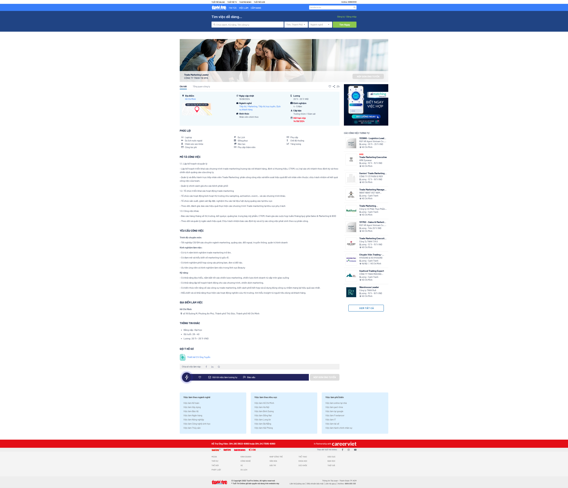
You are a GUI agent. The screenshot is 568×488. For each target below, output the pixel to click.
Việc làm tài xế (332, 423)
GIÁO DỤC (331, 456)
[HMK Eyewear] (351, 159)
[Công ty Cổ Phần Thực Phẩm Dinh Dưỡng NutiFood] (351, 211)
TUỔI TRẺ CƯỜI (259, 2)
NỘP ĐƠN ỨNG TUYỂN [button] (368, 76)
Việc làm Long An (262, 419)
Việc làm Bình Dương (264, 411)
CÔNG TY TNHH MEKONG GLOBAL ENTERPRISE (370, 274)
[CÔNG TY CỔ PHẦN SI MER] (351, 178)
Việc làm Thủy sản (192, 427)
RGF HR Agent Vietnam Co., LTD (372, 141)
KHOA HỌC (302, 461)
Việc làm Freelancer (334, 415)
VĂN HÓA (273, 461)
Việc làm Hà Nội (261, 407)
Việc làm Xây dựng (192, 407)
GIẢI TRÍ (273, 465)
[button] (330, 86)
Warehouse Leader (369, 287)
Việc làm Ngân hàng (192, 415)
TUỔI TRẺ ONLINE (218, 2)
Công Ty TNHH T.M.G (368, 241)
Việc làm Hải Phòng (263, 427)
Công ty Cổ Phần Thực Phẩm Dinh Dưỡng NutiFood (372, 209)
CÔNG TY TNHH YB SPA (196, 77)
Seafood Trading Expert (371, 270)
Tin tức (233, 8)
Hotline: (347, 483)
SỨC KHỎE (302, 465)
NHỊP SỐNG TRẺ (276, 456)
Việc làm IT (330, 419)
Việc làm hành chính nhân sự (338, 427)
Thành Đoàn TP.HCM (347, 480)
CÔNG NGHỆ (246, 461)
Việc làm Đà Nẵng (262, 423)
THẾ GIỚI (215, 465)
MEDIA (214, 456)
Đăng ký (341, 16)
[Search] (355, 7)
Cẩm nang (256, 8)
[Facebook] (342, 449)
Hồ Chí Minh (190, 99)
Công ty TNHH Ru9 (367, 290)
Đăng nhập (351, 16)
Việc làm (243, 8)
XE (242, 465)
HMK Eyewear (365, 160)
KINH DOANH (246, 456)
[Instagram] (349, 449)
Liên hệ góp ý (330, 483)
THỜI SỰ (215, 461)
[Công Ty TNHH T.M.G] (351, 243)
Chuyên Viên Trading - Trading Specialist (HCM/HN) (370, 254)
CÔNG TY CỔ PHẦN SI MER (371, 176)
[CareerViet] (343, 443)
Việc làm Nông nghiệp (193, 419)
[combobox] (248, 25)
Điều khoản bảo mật (315, 483)
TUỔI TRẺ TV (232, 2)
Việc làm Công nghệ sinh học (196, 423)
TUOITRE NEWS (245, 2)
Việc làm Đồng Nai (263, 415)
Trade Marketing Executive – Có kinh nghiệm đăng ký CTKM (373, 238)
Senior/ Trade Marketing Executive (372, 173)
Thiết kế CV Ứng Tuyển (198, 357)
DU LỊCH (244, 469)
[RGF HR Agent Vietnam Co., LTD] (351, 143)
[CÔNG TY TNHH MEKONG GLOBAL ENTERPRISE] (351, 276)
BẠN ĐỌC (331, 461)
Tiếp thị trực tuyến (266, 106)
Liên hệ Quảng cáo (297, 483)
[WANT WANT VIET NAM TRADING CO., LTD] (351, 194)
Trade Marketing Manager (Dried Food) (372, 189)
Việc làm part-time (334, 407)
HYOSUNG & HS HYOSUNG (371, 257)
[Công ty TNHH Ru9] (351, 292)
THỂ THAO (302, 456)
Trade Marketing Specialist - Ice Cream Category (370, 205)
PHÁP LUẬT (216, 469)
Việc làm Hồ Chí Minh (264, 403)
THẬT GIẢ (331, 465)
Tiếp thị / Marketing (248, 106)
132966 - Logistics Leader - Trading (372, 138)
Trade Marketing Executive (373, 157)
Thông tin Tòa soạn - (330, 480)
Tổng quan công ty (201, 86)
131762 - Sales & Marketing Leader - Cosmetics (373, 222)
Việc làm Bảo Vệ (191, 411)
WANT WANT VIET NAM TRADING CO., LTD (369, 192)
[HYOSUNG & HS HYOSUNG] (351, 259)
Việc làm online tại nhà (336, 403)
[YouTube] (355, 449)
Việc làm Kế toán (191, 403)
